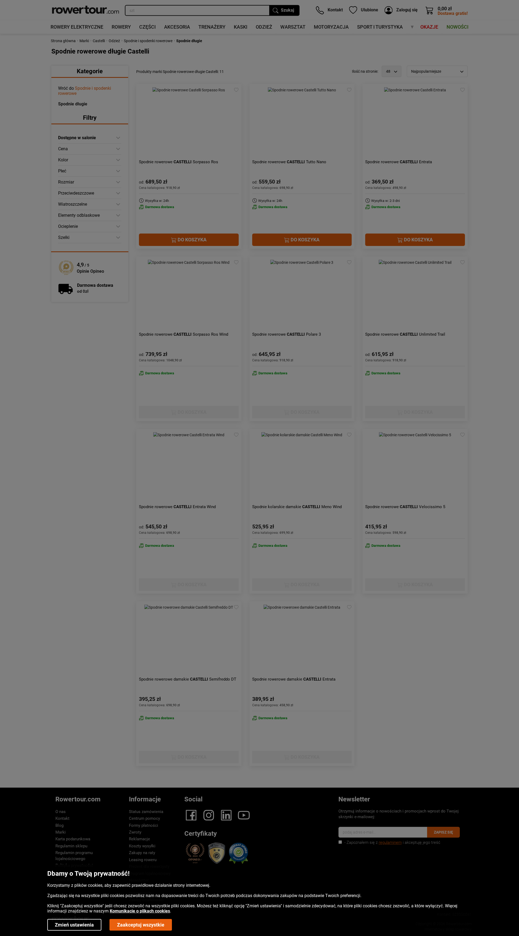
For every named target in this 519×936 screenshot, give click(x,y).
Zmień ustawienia (74, 925)
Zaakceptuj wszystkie (140, 925)
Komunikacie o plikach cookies (140, 911)
